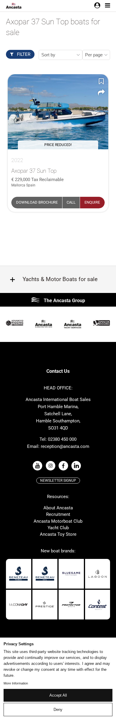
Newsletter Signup (58, 480)
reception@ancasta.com (65, 446)
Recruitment (58, 514)
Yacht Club (58, 527)
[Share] (101, 92)
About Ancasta (58, 508)
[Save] (101, 81)
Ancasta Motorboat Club (58, 521)
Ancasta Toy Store (58, 534)
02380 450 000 (62, 439)
